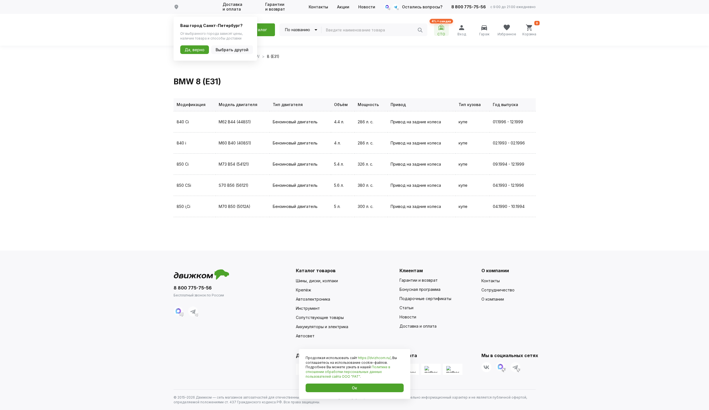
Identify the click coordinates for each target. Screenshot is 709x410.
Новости (366, 7)
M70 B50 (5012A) (234, 206)
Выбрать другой (232, 49)
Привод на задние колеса (416, 121)
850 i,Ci (183, 206)
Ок (354, 388)
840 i (181, 143)
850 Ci (183, 164)
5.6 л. (339, 185)
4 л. (337, 143)
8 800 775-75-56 (468, 7)
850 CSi (184, 185)
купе (463, 121)
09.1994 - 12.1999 (508, 164)
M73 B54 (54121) (234, 164)
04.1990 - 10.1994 (509, 206)
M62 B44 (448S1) (235, 121)
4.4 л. (339, 121)
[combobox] (371, 30)
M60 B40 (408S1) (235, 143)
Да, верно (194, 49)
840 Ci (183, 121)
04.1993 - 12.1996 (508, 185)
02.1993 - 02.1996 (509, 143)
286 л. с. (365, 121)
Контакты (318, 7)
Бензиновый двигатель (295, 121)
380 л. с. (365, 185)
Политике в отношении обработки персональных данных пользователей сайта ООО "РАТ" (348, 372)
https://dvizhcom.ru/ (374, 358)
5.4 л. (339, 164)
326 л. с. (365, 164)
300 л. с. (365, 206)
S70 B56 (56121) (233, 185)
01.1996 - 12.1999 (508, 121)
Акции (343, 7)
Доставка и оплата (232, 6)
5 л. (337, 206)
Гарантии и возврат (275, 6)
